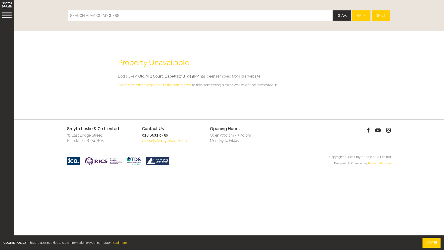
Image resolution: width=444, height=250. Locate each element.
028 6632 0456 (155, 135)
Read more (119, 242)
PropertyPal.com (379, 163)
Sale (361, 15)
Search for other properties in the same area (154, 85)
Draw (342, 15)
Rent (380, 15)
